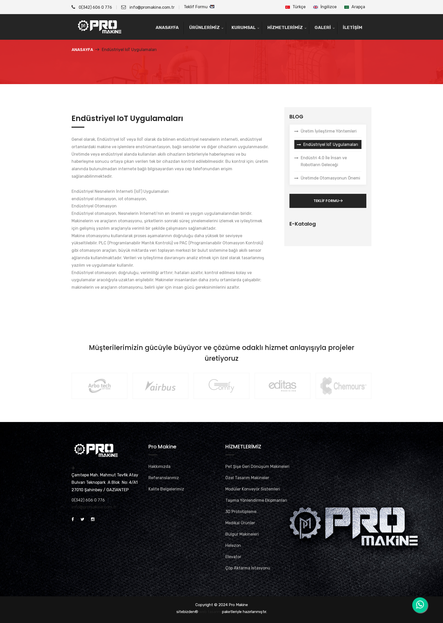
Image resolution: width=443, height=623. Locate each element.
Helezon (233, 545)
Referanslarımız (163, 477)
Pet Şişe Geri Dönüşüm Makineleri (257, 466)
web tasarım (210, 611)
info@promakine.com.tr (152, 7)
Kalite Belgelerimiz (166, 489)
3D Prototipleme (240, 511)
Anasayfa (82, 50)
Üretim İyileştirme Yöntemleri (329, 131)
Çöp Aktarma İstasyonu (247, 568)
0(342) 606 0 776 (95, 7)
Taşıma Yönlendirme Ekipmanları (256, 500)
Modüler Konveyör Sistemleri (252, 489)
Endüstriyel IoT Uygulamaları (330, 144)
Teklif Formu (196, 6)
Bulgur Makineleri (242, 534)
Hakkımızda (159, 466)
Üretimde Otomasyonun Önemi (330, 178)
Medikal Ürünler (240, 522)
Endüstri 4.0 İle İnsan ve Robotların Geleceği (324, 161)
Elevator (233, 556)
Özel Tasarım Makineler (247, 477)
